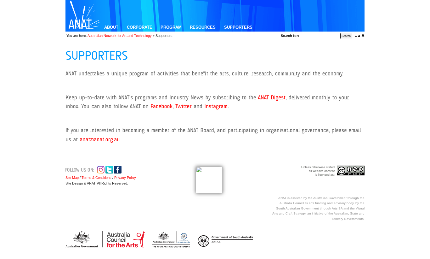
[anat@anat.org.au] (100, 139)
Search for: (290, 36)
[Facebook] (161, 106)
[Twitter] (183, 106)
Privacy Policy (124, 178)
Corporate (139, 27)
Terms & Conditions (96, 178)
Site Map (72, 178)
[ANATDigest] (272, 97)
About (111, 27)
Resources (203, 27)
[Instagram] (216, 106)
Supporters (238, 27)
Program (171, 27)
